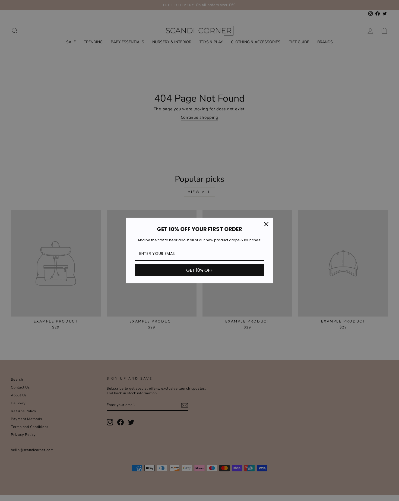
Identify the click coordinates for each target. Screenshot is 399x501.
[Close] (266, 224)
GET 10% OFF (199, 270)
